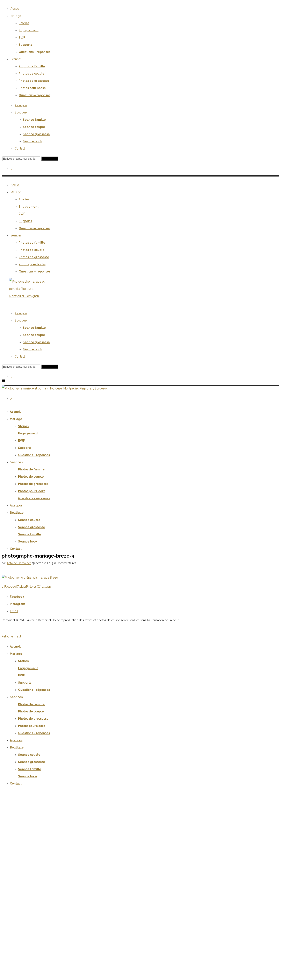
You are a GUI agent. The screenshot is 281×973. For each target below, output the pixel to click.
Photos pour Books (31, 491)
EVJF (22, 37)
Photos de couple (31, 73)
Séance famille (34, 119)
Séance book (32, 141)
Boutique (21, 112)
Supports (25, 44)
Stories (24, 23)
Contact (20, 148)
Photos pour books (32, 88)
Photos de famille (32, 66)
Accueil (15, 8)
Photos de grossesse (34, 80)
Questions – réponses (34, 52)
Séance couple (34, 127)
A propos (21, 105)
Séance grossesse (36, 134)
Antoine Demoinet (19, 563)
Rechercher (49, 158)
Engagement (28, 30)
